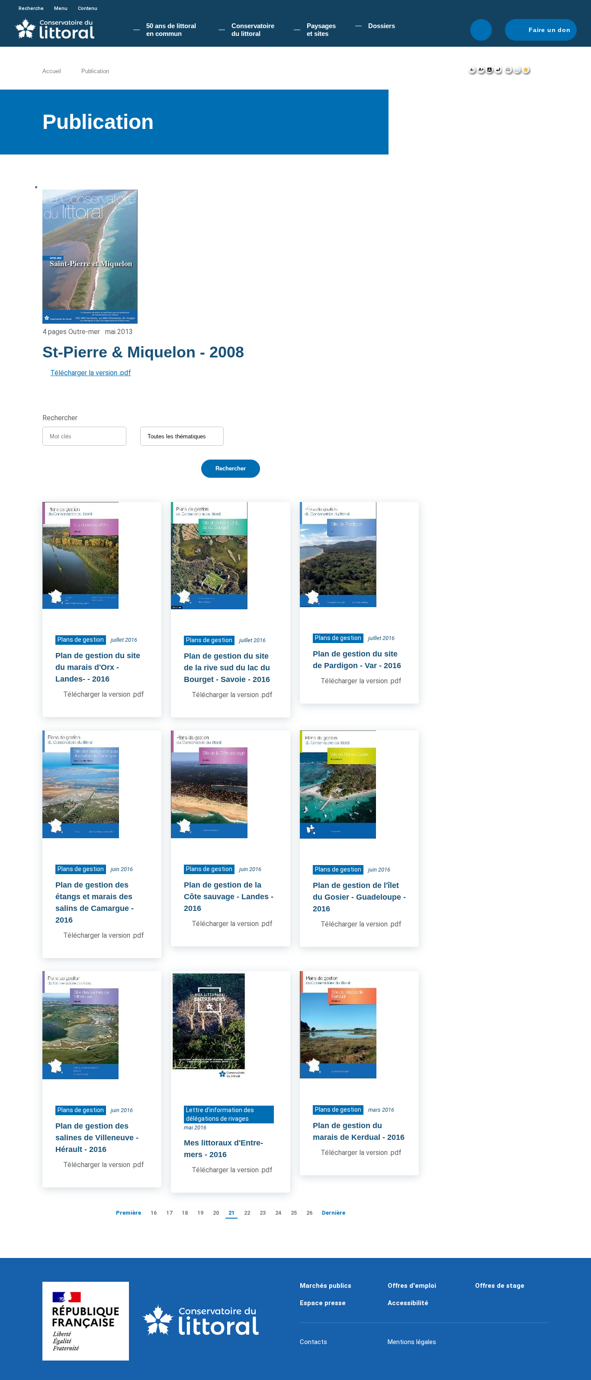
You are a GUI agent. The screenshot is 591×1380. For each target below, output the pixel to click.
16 (154, 1213)
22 (247, 1213)
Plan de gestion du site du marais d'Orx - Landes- (97, 667)
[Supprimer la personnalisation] (498, 71)
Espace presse (323, 1303)
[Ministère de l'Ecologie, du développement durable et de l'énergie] (85, 1321)
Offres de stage (499, 1286)
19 (200, 1213)
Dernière (333, 1213)
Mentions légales (412, 1342)
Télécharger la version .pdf (90, 373)
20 (216, 1213)
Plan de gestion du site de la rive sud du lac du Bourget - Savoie (227, 668)
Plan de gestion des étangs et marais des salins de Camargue (93, 897)
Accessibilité (408, 1303)
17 (169, 1213)
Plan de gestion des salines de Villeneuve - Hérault (96, 1138)
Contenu (87, 8)
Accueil (51, 71)
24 (278, 1213)
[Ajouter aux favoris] (526, 71)
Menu (60, 8)
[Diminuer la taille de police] (472, 71)
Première (128, 1213)
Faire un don (550, 29)
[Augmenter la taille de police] (481, 71)
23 (263, 1213)
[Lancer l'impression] (508, 71)
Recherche (31, 8)
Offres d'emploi (412, 1286)
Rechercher (481, 30)
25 (294, 1213)
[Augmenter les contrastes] (489, 71)
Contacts (313, 1342)
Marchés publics (325, 1286)
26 (309, 1213)
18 (185, 1213)
